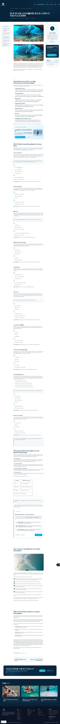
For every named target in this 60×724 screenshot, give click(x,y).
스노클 (18, 712)
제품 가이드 (16, 8)
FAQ (38, 713)
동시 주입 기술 (30, 712)
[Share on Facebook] (23, 653)
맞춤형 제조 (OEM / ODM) (31, 710)
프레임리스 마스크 (35, 473)
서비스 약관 (53, 722)
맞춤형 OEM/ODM (40, 4)
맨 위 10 (6, 33)
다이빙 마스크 (19, 710)
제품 (34, 4)
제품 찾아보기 (49, 670)
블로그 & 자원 (40, 712)
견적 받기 (41, 670)
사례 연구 (47, 4)
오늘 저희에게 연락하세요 (17, 647)
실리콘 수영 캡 (19, 717)
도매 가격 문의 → (38, 534)
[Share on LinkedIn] (21, 653)
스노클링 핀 (18, 713)
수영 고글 (18, 716)
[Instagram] (51, 718)
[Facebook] (49, 718)
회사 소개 (51, 4)
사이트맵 (56, 722)
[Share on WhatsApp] (25, 653)
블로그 (56, 4)
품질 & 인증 (29, 713)
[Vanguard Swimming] (4, 710)
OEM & (6, 44)
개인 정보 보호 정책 (47, 722)
